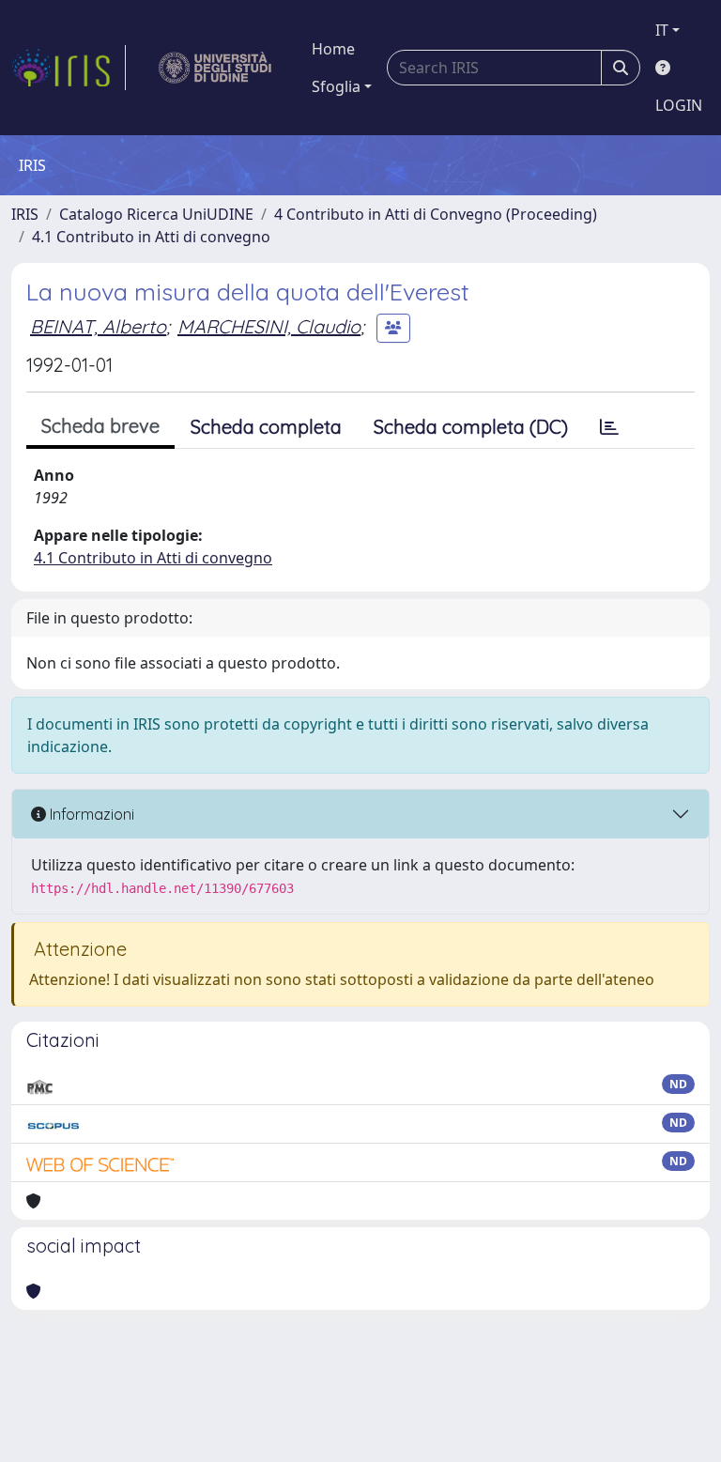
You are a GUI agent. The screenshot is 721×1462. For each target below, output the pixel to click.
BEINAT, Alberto (98, 326)
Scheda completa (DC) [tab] (471, 427)
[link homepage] (68, 67)
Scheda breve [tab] (100, 426)
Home (333, 48)
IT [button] (661, 30)
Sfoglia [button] (336, 86)
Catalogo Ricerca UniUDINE (156, 214)
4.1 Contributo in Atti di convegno (151, 236)
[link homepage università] (215, 67)
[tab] (609, 427)
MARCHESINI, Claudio (268, 326)
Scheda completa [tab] (266, 427)
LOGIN (678, 105)
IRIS (24, 214)
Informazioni (90, 814)
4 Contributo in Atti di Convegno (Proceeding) (435, 214)
